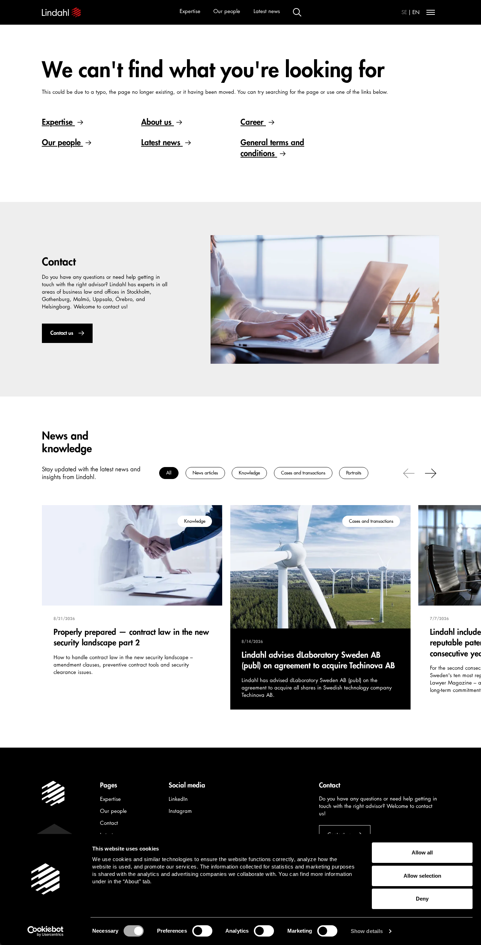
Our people (226, 11)
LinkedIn (178, 799)
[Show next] (430, 472)
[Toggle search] (297, 12)
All (168, 473)
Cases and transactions (303, 473)
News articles (205, 473)
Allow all (422, 852)
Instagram (180, 811)
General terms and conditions (272, 148)
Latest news (267, 11)
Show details (367, 931)
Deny (422, 899)
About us (157, 122)
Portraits (353, 473)
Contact (109, 823)
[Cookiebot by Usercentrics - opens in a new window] (45, 931)
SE (404, 12)
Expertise (190, 11)
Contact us (61, 333)
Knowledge (249, 473)
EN (416, 12)
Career (253, 122)
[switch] (202, 931)
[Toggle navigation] (430, 12)
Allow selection (422, 876)
